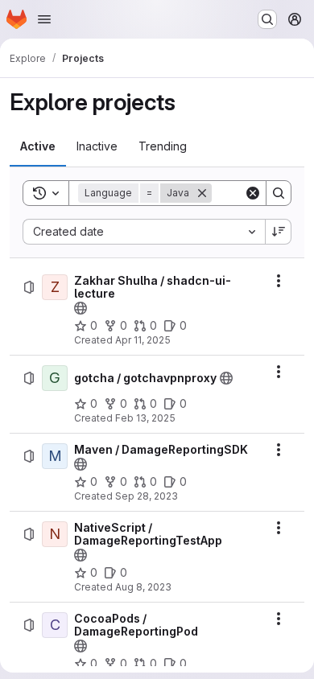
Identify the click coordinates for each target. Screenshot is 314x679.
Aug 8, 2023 (143, 587)
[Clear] (252, 193)
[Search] (278, 193)
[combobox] (144, 232)
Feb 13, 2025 (145, 418)
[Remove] (202, 193)
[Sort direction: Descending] (278, 232)
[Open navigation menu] (44, 19)
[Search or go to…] (267, 19)
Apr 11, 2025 (143, 340)
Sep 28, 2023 (146, 496)
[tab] (38, 146)
